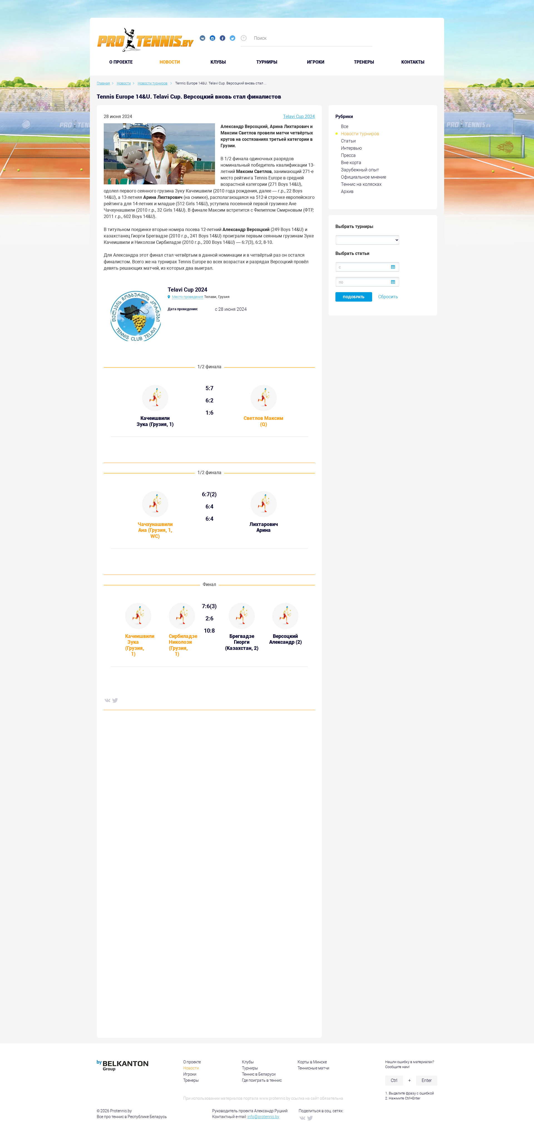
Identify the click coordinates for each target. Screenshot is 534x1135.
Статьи (348, 141)
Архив (347, 191)
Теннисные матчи (313, 1068)
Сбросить (388, 296)
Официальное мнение (363, 177)
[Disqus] (209, 798)
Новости (170, 62)
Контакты (412, 62)
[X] (115, 700)
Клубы (218, 62)
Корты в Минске (312, 1062)
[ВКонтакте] (107, 700)
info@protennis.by (263, 1116)
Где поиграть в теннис (262, 1080)
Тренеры (364, 62)
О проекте (192, 1062)
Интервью (351, 148)
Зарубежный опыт (360, 169)
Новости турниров (360, 133)
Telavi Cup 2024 (299, 116)
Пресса (348, 155)
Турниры (266, 62)
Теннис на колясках (361, 184)
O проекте (121, 62)
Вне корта (351, 162)
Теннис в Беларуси (259, 1074)
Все (344, 126)
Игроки (315, 62)
